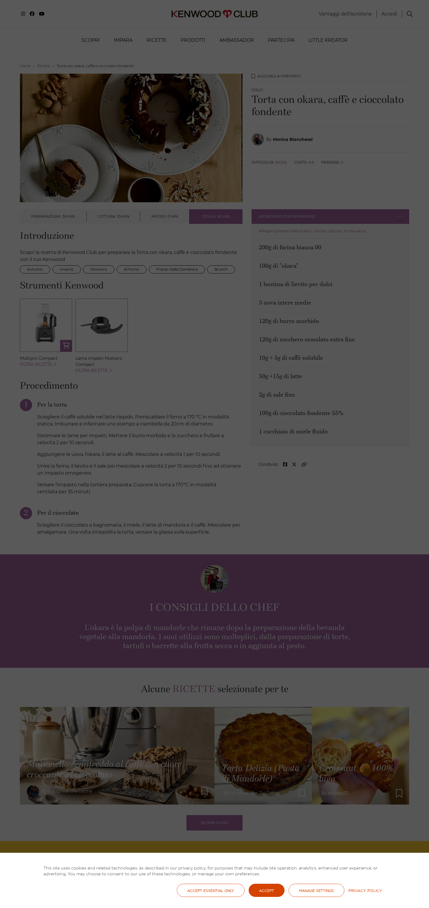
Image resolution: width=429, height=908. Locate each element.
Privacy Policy (365, 891)
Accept (266, 891)
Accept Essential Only (210, 891)
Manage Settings (316, 891)
